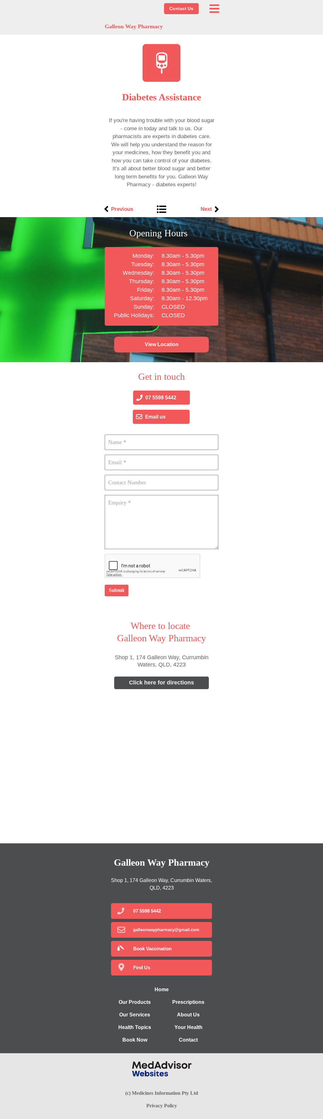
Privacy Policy (161, 1105)
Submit (116, 590)
